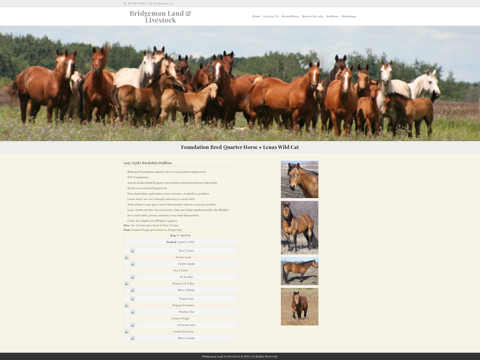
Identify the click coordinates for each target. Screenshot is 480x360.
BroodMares (290, 16)
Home (256, 16)
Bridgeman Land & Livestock (161, 16)
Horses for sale (312, 16)
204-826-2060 (136, 3)
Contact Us (271, 16)
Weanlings (349, 16)
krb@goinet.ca (163, 3)
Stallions (332, 16)
